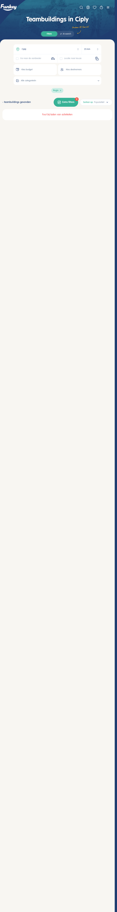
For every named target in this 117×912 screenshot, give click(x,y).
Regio (55, 90)
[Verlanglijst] (94, 7)
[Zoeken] (81, 7)
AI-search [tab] (67, 34)
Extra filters (69, 101)
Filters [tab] (49, 34)
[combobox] (96, 102)
